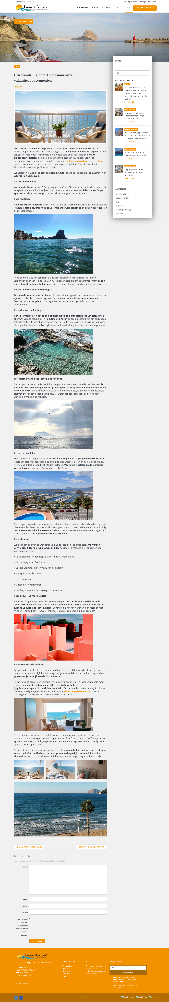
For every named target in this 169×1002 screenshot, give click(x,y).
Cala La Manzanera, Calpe (29, 846)
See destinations (24, 21)
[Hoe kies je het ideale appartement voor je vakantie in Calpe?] (119, 112)
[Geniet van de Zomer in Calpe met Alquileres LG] (119, 152)
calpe (118, 202)
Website (25, 913)
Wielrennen (121, 214)
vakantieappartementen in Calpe (85, 160)
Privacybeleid (91, 973)
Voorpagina (82, 7)
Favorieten (152, 2)
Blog (128, 7)
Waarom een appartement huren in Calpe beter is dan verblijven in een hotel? (137, 135)
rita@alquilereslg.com (28, 975)
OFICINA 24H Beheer (145, 8)
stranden (119, 206)
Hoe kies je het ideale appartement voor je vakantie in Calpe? (134, 116)
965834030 (23, 967)
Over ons (106, 7)
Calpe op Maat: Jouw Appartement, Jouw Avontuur (133, 172)
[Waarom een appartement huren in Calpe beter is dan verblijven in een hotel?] (119, 132)
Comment (25, 867)
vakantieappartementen (77, 691)
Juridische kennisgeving (96, 971)
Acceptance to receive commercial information (125, 986)
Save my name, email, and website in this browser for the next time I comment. (22, 927)
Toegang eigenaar (130, 2)
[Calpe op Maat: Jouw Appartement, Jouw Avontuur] (119, 169)
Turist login (142, 2)
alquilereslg (121, 194)
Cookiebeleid (91, 968)
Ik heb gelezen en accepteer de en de (124, 979)
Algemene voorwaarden (96, 966)
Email (25, 906)
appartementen (122, 198)
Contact (119, 7)
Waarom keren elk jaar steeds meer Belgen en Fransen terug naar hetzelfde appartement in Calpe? (136, 93)
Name (25, 899)
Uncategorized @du (124, 210)
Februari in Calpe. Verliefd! (91, 846)
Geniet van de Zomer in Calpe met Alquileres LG (135, 154)
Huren (95, 7)
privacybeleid (118, 979)
